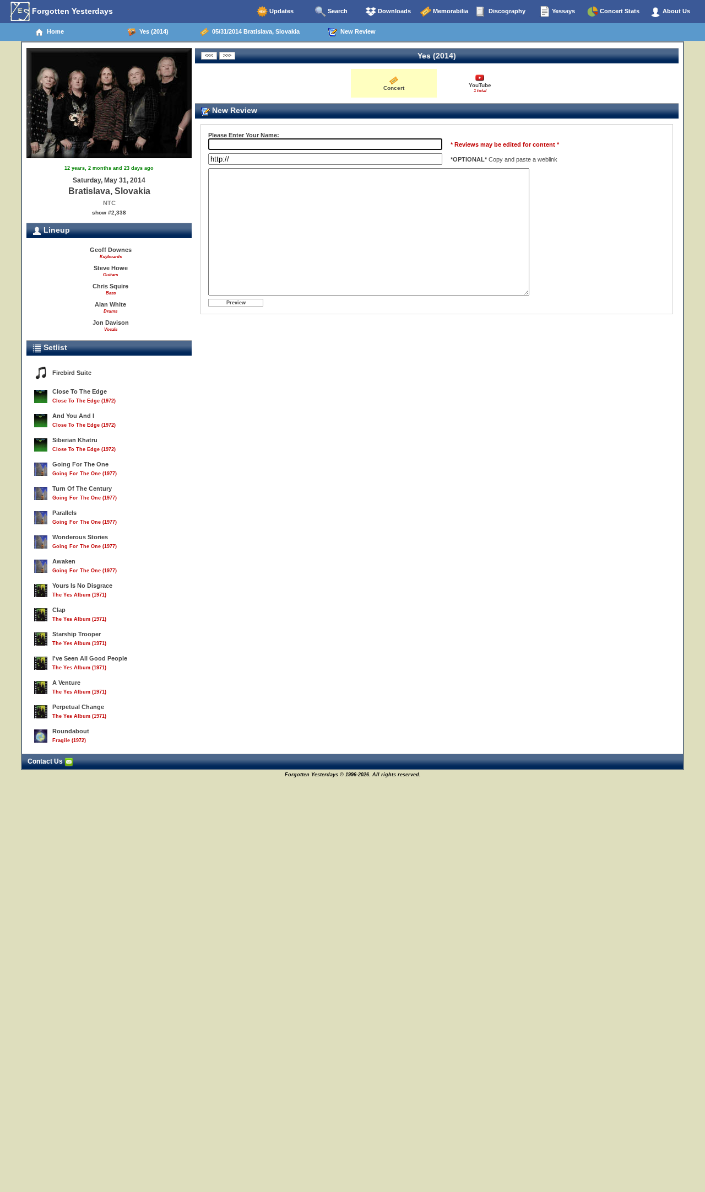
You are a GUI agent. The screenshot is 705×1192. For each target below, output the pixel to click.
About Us (675, 11)
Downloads (393, 11)
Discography (506, 11)
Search (337, 11)
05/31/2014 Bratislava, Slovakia (254, 31)
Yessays (562, 11)
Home (54, 31)
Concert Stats (618, 11)
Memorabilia (449, 11)
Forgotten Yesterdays (71, 11)
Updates (281, 11)
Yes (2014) (152, 31)
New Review (356, 31)
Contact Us (46, 761)
